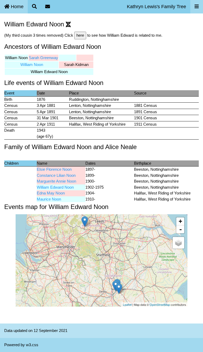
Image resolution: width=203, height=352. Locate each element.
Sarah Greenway (43, 57)
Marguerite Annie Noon (56, 181)
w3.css (32, 345)
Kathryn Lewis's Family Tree (156, 6)
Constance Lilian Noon (56, 175)
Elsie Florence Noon (54, 169)
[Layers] (178, 243)
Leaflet (127, 304)
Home (17, 6)
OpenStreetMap (160, 304)
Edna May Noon (51, 193)
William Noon (31, 64)
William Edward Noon (55, 187)
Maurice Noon (49, 199)
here (80, 35)
